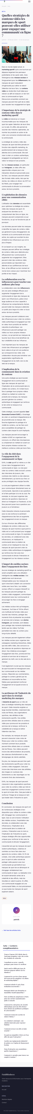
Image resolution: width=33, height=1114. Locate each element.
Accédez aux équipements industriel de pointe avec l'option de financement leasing (16, 1043)
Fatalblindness (8, 1074)
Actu (9, 6)
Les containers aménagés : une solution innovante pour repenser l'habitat (14, 1023)
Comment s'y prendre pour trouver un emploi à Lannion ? (16, 1056)
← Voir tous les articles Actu (11, 930)
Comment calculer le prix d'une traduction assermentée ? (14, 985)
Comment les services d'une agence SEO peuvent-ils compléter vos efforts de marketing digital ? (16, 978)
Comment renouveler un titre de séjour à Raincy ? (14, 1016)
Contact (4, 1102)
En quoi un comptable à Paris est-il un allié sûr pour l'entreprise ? (16, 1036)
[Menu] (29, 1)
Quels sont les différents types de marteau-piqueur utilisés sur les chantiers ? (14, 970)
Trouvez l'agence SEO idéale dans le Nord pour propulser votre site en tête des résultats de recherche (16, 956)
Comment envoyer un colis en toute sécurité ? (15, 1030)
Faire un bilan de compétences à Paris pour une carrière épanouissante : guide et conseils (16, 999)
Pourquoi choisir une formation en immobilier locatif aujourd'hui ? (15, 991)
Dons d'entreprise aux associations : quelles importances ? (15, 1050)
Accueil (4, 6)
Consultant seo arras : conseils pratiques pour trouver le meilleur (15, 963)
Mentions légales (7, 1099)
